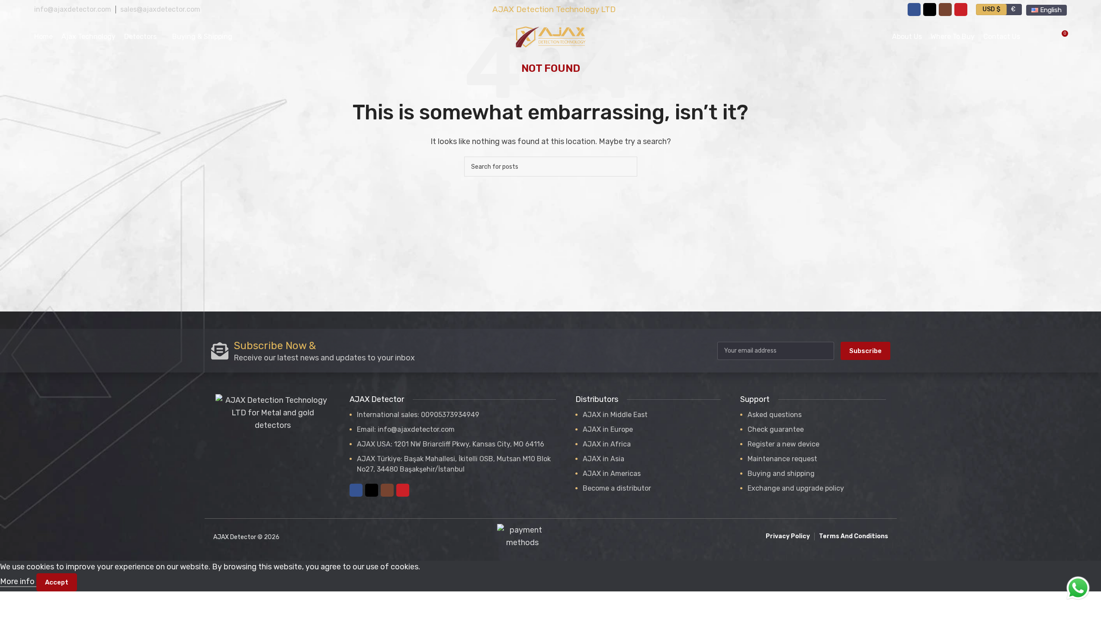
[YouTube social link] (960, 9)
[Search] (627, 167)
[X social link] (929, 9)
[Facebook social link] (914, 9)
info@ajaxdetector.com (72, 9)
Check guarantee (776, 429)
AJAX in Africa (607, 444)
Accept (56, 582)
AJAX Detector (234, 537)
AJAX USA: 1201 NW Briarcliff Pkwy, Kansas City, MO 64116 (450, 444)
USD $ (991, 9)
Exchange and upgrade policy (796, 488)
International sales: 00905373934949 (418, 415)
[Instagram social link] (945, 9)
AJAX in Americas (612, 473)
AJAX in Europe (608, 429)
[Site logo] (551, 36)
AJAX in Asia (603, 459)
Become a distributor (617, 488)
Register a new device (783, 444)
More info (18, 581)
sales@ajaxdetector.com (160, 9)
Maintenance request (782, 459)
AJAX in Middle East (615, 415)
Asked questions (775, 415)
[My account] (1032, 36)
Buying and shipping (781, 473)
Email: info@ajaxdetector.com (406, 429)
